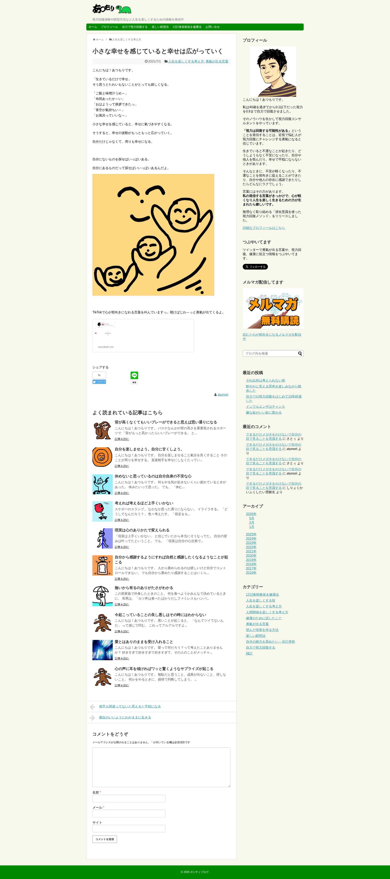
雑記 (249, 653)
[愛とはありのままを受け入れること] (102, 650)
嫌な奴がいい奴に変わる (264, 412)
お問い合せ (213, 26)
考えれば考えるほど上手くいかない (144, 503)
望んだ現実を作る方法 (262, 630)
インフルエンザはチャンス (265, 406)
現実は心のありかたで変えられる (142, 530)
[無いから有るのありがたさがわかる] (102, 596)
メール (98, 807)
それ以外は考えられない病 (265, 380)
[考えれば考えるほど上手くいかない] (102, 511)
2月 (251, 522)
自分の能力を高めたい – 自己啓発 (270, 641)
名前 (96, 792)
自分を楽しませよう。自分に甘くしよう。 (149, 449)
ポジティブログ (199, 872)
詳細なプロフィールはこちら (264, 228)
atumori (223, 394)
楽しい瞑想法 (160, 26)
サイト (97, 822)
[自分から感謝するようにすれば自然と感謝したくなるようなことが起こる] (102, 565)
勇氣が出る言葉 (217, 61)
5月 (251, 518)
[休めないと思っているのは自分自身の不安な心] (102, 484)
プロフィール (109, 26)
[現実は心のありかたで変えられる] (102, 538)
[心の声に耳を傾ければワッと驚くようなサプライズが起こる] (102, 677)
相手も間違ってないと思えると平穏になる (130, 706)
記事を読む (122, 439)
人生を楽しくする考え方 (186, 61)
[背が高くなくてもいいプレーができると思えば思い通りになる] (102, 430)
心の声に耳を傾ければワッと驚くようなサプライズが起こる (164, 669)
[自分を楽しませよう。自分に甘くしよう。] (102, 457)
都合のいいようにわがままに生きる (125, 717)
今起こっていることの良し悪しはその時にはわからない (160, 615)
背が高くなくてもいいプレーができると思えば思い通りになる (166, 422)
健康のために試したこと (264, 618)
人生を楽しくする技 (260, 600)
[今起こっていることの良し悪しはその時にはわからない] (102, 623)
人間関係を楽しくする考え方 (267, 612)
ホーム (93, 26)
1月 (251, 526)
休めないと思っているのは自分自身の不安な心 (153, 476)
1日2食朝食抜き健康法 (187, 26)
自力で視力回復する (135, 26)
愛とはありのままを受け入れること (144, 642)
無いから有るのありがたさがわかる (144, 588)
